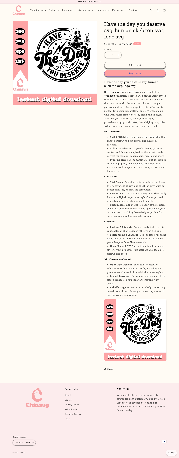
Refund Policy (72, 409)
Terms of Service (73, 414)
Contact (68, 400)
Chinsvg (22, 452)
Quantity (108, 49)
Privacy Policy (72, 404)
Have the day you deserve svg (121, 92)
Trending (109, 95)
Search (68, 395)
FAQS (67, 418)
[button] (37, 10)
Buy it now (135, 73)
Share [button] (110, 369)
